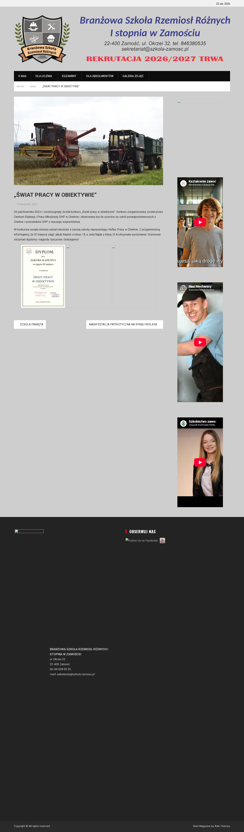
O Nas (22, 76)
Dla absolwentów (99, 76)
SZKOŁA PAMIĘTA (31, 324)
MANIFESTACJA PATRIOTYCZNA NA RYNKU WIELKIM (123, 324)
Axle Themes (222, 826)
